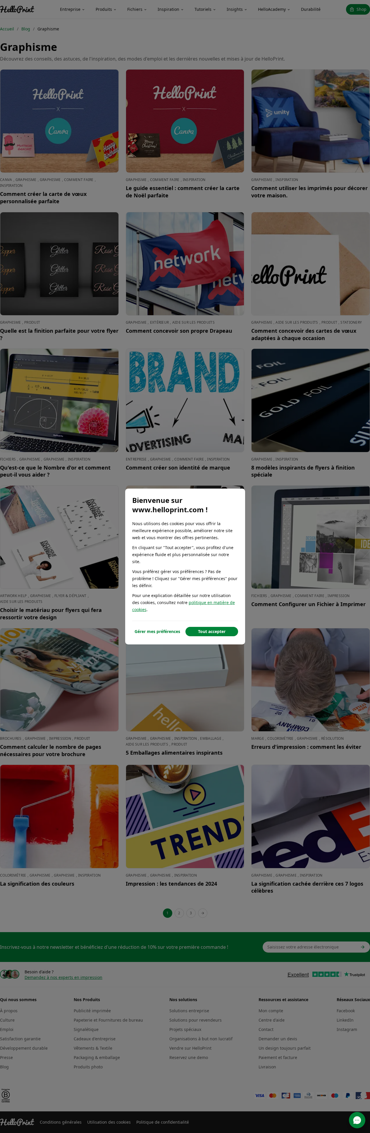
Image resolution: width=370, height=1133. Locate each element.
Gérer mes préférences (157, 631)
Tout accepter (212, 631)
